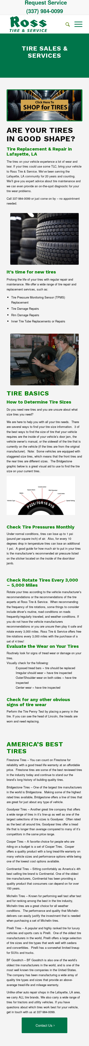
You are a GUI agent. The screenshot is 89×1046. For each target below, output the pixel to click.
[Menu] (76, 24)
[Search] (65, 24)
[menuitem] (45, 2)
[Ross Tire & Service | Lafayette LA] (37, 24)
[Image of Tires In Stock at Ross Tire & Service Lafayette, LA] (44, 105)
